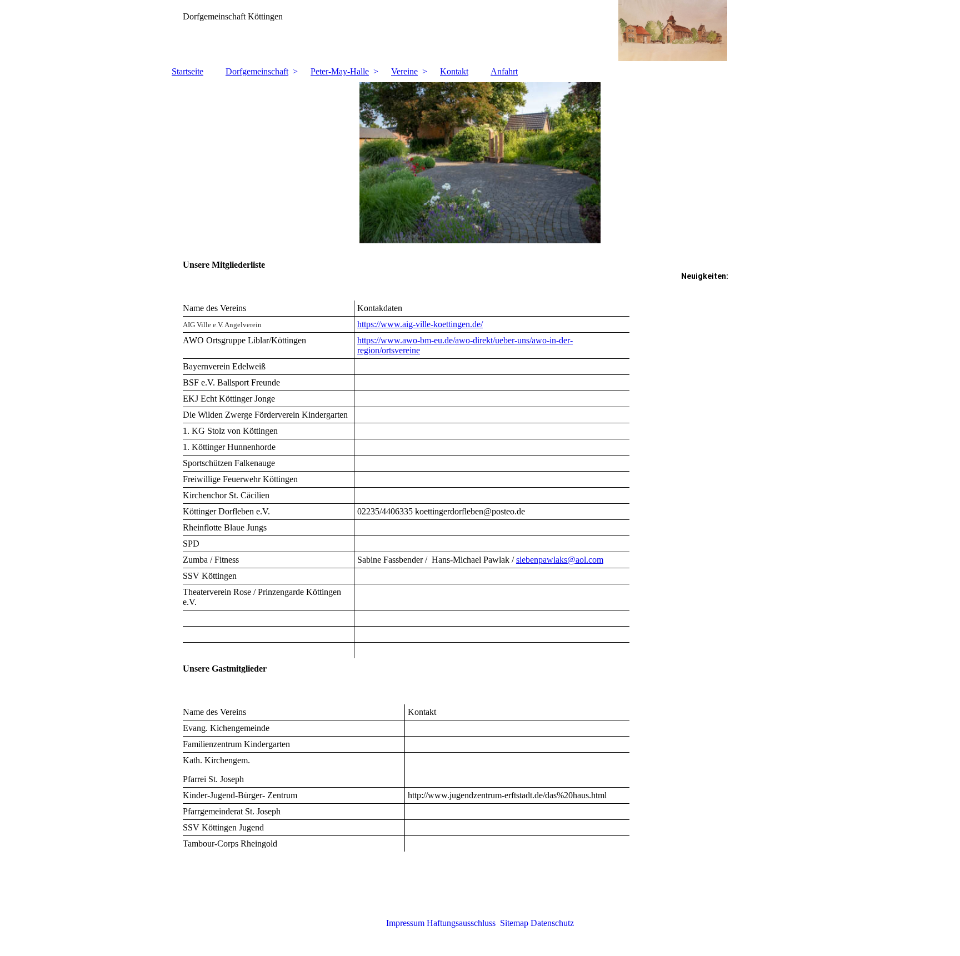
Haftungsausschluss (461, 923)
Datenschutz (552, 923)
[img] (480, 30)
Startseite (187, 71)
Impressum (405, 923)
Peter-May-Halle (340, 71)
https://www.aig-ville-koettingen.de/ (420, 324)
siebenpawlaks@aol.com (559, 559)
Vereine (404, 71)
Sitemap (514, 923)
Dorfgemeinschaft (257, 71)
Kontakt (454, 71)
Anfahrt (504, 71)
